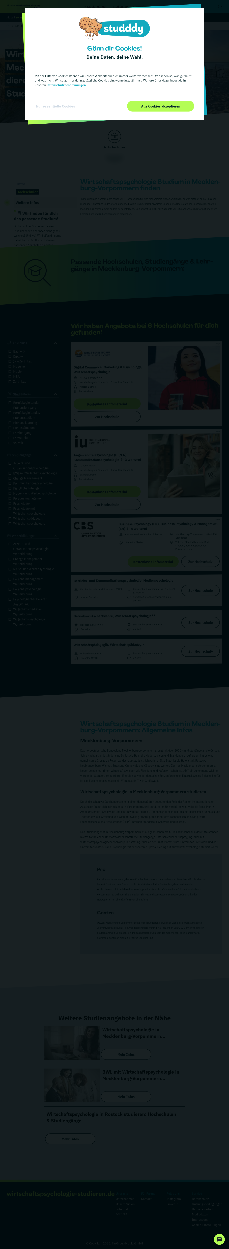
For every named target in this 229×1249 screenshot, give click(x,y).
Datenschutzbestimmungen (66, 85)
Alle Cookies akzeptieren (160, 106)
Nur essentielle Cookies (55, 106)
